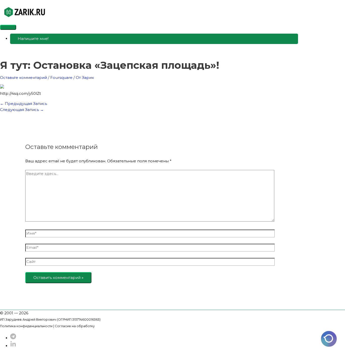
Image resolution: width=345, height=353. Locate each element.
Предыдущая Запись (23, 103)
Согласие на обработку (75, 326)
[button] (154, 39)
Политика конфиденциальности (26, 326)
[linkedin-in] (13, 345)
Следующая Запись (22, 109)
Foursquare (61, 77)
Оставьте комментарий (23, 77)
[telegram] (13, 338)
